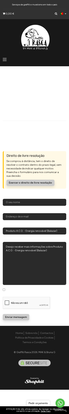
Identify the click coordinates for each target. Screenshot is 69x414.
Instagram (16, 126)
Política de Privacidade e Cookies (34, 337)
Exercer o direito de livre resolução (30, 182)
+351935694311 (12, 99)
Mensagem (10, 239)
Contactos (46, 333)
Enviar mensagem (16, 317)
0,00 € (9, 13)
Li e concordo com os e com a (36, 291)
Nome (6, 196)
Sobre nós (31, 333)
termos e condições (44, 289)
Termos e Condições (34, 342)
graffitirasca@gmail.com (18, 90)
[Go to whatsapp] (60, 403)
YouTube (15, 135)
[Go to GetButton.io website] (60, 410)
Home (19, 333)
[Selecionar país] (63, 13)
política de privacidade (19, 293)
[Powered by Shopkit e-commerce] (34, 382)
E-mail (6, 210)
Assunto (8, 224)
